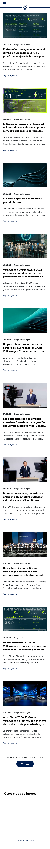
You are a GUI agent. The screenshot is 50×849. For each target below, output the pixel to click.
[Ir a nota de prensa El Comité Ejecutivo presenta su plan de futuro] (25, 176)
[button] (4, 3)
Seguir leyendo (10, 75)
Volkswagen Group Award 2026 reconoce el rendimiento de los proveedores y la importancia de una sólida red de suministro (23, 275)
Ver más (25, 764)
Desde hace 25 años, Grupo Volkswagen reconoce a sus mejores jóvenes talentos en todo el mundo (23, 573)
